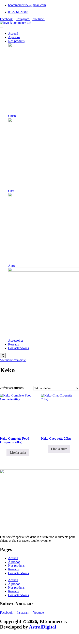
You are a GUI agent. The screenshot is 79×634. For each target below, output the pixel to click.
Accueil (13, 33)
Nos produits (16, 41)
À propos (14, 37)
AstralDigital (42, 627)
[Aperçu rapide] (4, 452)
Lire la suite (18, 452)
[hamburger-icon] (1, 27)
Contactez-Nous (18, 348)
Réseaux (13, 344)
